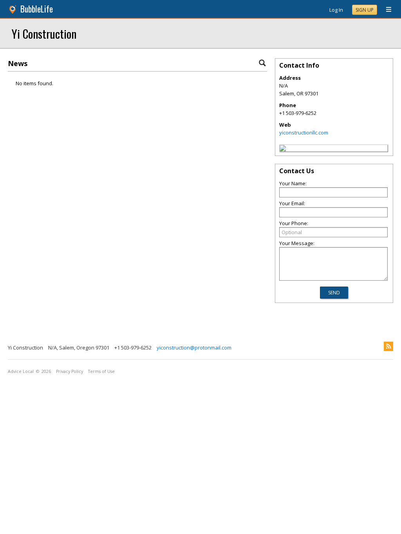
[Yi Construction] (283, 149)
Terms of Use (101, 371)
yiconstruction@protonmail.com (194, 347)
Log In (336, 9)
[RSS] (388, 346)
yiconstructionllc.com (303, 132)
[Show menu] (385, 9)
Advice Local (21, 371)
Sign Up (365, 10)
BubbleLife (36, 9)
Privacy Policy (69, 371)
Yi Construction (44, 33)
